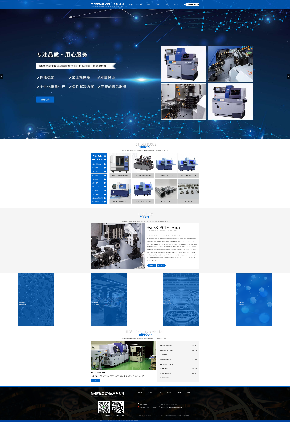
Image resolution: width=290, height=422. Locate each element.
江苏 (113, 420)
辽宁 (137, 420)
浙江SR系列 (95, 175)
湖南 (135, 420)
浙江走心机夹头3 (166, 201)
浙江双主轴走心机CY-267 (120, 201)
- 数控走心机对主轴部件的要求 (166, 350)
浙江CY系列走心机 (97, 164)
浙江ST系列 (95, 179)
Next (288, 76)
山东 (108, 420)
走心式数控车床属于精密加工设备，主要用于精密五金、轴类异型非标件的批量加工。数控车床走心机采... (118, 376)
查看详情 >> (95, 380)
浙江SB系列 (95, 168)
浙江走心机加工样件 (97, 198)
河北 (124, 420)
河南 (129, 420)
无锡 (111, 420)
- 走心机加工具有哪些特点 (165, 373)
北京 (119, 420)
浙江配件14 (188, 201)
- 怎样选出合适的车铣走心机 (165, 345)
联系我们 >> (161, 265)
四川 (132, 420)
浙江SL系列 (95, 171)
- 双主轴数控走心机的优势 (165, 359)
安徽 (127, 420)
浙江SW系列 (95, 187)
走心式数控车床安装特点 (98, 372)
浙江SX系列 (95, 190)
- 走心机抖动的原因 (163, 368)
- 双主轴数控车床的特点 (164, 378)
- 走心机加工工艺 (163, 355)
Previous (1, 76)
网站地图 (154, 407)
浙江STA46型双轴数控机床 (143, 176)
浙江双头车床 (95, 194)
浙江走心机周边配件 (97, 202)
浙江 (116, 420)
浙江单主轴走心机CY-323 (143, 201)
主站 (106, 420)
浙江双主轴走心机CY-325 (188, 176)
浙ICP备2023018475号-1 (145, 407)
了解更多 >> (152, 265)
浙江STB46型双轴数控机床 (120, 176)
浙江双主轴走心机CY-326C (166, 176)
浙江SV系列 (95, 183)
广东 (121, 420)
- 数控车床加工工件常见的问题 (166, 364)
